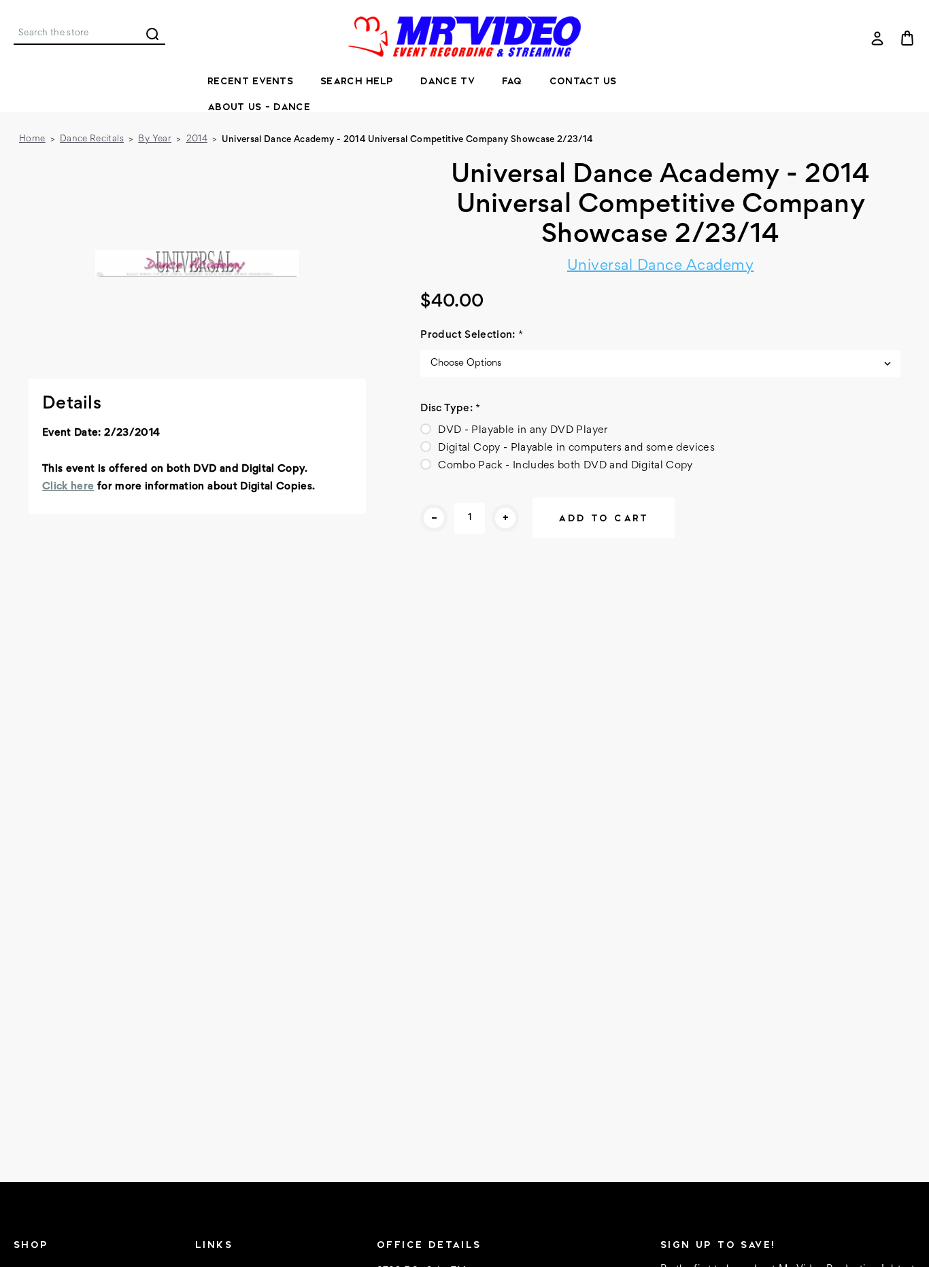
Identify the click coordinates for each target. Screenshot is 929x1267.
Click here (68, 486)
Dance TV (447, 80)
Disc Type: (450, 408)
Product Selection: (471, 335)
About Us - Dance (258, 106)
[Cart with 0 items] (907, 38)
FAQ (512, 80)
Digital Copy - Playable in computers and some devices (576, 448)
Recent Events (250, 80)
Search (152, 34)
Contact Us (583, 80)
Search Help (356, 80)
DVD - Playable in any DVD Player (522, 430)
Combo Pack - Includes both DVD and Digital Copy (565, 465)
